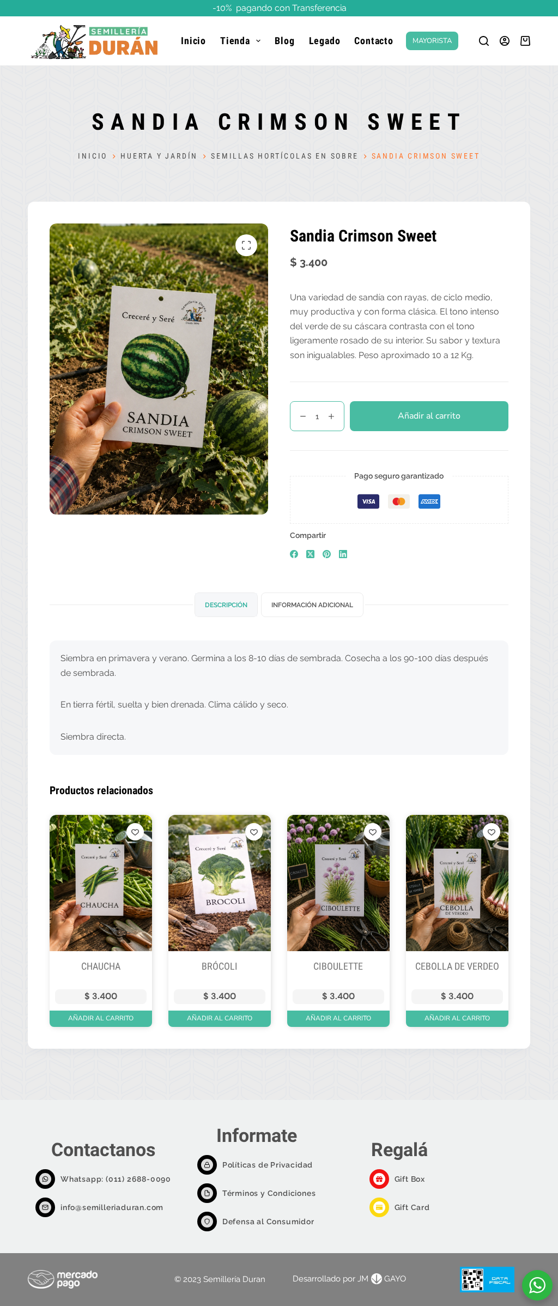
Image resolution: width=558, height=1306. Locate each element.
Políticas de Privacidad (267, 1164)
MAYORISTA (432, 41)
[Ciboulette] (338, 883)
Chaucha (100, 966)
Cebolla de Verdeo (457, 966)
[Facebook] (294, 554)
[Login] (505, 41)
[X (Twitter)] (310, 554)
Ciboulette (338, 966)
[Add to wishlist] (135, 832)
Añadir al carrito (429, 416)
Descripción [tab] (226, 605)
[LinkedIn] (343, 554)
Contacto (373, 40)
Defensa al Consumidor (268, 1221)
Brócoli (220, 966)
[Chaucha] (101, 883)
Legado (325, 40)
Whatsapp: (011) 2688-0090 (115, 1179)
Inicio (193, 40)
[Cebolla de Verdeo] (457, 883)
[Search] (484, 41)
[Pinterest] (327, 554)
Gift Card (412, 1207)
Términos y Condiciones (269, 1193)
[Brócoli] (219, 883)
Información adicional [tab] (312, 605)
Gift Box (410, 1179)
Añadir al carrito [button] (101, 1018)
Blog (284, 40)
